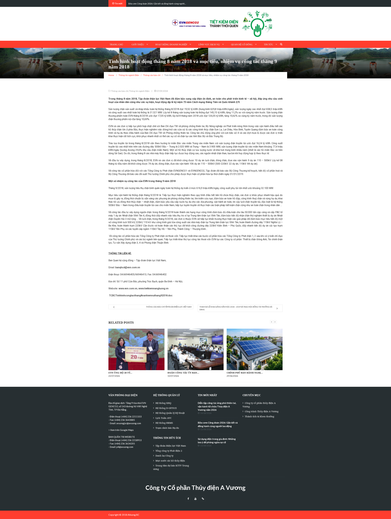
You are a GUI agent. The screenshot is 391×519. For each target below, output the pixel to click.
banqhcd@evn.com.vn (127, 267)
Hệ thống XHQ (163, 402)
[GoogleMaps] (202, 498)
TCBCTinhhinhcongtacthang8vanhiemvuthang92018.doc (140, 295)
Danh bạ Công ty (164, 455)
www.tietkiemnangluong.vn (153, 288)
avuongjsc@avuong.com (128, 423)
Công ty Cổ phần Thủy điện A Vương (195, 487)
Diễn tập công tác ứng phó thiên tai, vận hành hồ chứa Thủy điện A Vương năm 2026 (217, 406)
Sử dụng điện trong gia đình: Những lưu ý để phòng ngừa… (155, 3)
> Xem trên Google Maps (121, 430)
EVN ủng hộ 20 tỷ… (120, 372)
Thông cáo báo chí (119, 91)
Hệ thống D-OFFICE (166, 407)
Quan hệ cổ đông (242, 44)
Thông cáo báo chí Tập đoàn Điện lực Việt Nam (169, 307)
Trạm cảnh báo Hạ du (167, 427)
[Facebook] (188, 498)
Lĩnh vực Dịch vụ (209, 44)
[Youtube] (195, 498)
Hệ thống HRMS (164, 422)
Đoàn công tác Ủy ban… (183, 372)
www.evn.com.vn (128, 288)
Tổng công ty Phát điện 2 (168, 450)
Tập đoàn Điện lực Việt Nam (170, 445)
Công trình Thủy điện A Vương (261, 411)
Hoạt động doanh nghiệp (171, 44)
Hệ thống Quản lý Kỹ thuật (170, 412)
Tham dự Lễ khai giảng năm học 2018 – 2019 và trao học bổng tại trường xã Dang (235, 308)
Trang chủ (116, 44)
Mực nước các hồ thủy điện (170, 460)
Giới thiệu (138, 44)
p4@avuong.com (124, 446)
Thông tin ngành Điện (139, 91)
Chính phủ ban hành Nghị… (245, 372)
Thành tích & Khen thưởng (259, 416)
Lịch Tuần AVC (163, 417)
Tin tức (268, 44)
